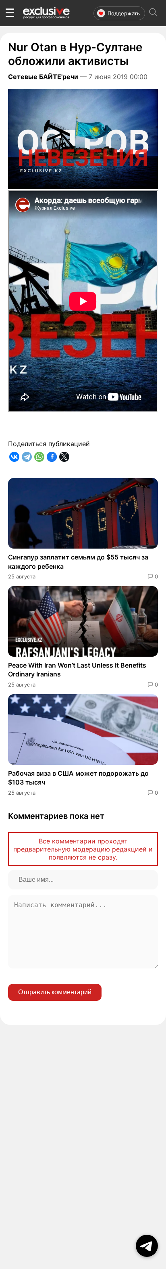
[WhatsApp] (39, 457)
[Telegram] (27, 457)
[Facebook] (52, 457)
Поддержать (124, 13)
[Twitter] (64, 457)
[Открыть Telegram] (147, 1246)
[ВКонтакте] (14, 457)
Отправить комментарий (54, 992)
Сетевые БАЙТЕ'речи (43, 77)
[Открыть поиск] (153, 13)
